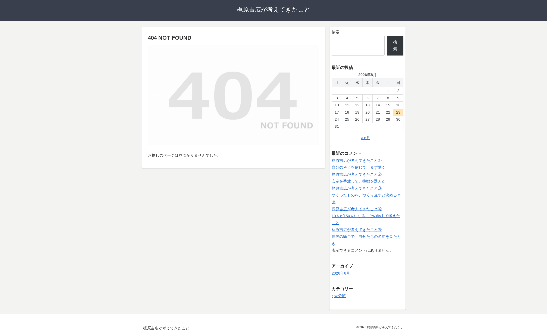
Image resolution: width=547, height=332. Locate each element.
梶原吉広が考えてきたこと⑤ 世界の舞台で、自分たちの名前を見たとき (366, 237)
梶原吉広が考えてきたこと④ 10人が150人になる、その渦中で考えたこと (366, 216)
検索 (335, 32)
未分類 (340, 296)
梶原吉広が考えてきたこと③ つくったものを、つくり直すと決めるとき (366, 195)
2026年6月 (341, 273)
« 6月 (365, 138)
